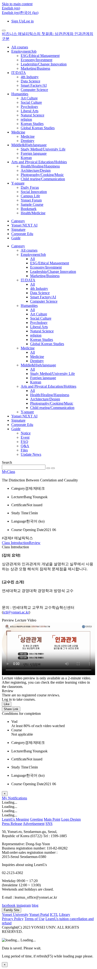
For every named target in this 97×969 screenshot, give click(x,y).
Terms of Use (34, 919)
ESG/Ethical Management (40, 56)
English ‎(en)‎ (11, 13)
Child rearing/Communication (43, 179)
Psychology (29, 107)
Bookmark (28, 209)
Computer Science (34, 90)
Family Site (11, 910)
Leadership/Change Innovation (44, 64)
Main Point (52, 819)
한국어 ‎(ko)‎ (29, 13)
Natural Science (32, 115)
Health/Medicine (33, 213)
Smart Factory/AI (34, 85)
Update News (31, 454)
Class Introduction (15, 543)
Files (24, 450)
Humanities (19, 94)
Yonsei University (15, 915)
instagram (23, 905)
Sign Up (17, 21)
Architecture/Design (36, 170)
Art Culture (29, 98)
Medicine (18, 132)
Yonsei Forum (31, 200)
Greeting (36, 819)
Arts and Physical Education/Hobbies (39, 162)
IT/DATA (18, 73)
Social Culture (31, 102)
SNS (49, 824)
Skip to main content (17, 4)
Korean (26, 158)
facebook (9, 905)
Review (34, 543)
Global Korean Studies (38, 128)
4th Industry (30, 77)
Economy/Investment (36, 60)
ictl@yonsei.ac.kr (16, 612)
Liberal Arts (29, 111)
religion (26, 119)
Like (6, 704)
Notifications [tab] (17, 798)
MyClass (8, 472)
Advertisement (33, 824)
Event (25, 437)
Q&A (25, 446)
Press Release (12, 824)
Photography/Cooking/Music (42, 175)
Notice (26, 433)
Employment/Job (23, 51)
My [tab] (5, 798)
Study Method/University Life (43, 149)
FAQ (24, 442)
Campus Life (30, 196)
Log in (29, 21)
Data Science (30, 81)
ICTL (54, 915)
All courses (19, 47)
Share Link (11, 709)
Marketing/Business (35, 68)
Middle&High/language (29, 145)
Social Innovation (34, 192)
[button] (11, 8)
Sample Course (32, 204)
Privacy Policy (13, 919)
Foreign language (34, 153)
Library (64, 915)
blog (35, 905)
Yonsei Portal (39, 915)
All (32, 259)
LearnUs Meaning (15, 819)
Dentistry (27, 141)
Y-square (17, 183)
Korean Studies (32, 124)
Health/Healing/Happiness (40, 166)
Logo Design (71, 819)
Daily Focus (30, 187)
